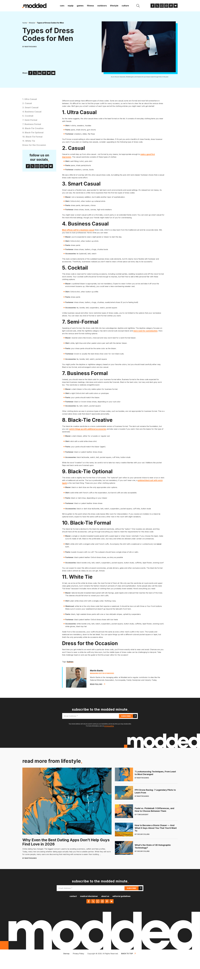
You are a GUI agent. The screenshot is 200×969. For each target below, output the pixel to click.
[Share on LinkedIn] (39, 73)
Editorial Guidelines (121, 896)
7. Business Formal (31, 124)
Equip (70, 5)
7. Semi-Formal (29, 120)
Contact (73, 896)
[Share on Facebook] (30, 73)
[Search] (138, 6)
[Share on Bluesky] (49, 73)
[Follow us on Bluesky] (175, 6)
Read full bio (96, 684)
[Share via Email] (53, 73)
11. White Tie (28, 141)
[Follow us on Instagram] (166, 6)
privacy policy (109, 726)
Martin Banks (31, 46)
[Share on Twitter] (35, 73)
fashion (70, 662)
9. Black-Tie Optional (32, 132)
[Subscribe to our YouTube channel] (162, 6)
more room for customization (145, 331)
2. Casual (27, 103)
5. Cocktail (27, 116)
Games (80, 5)
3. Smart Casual (30, 107)
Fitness (90, 5)
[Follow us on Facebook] (153, 6)
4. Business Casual (31, 111)
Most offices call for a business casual (78, 230)
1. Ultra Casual (29, 99)
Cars (62, 5)
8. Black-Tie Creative (33, 128)
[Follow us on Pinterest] (171, 6)
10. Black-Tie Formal (32, 136)
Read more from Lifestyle (51, 761)
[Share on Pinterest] (44, 73)
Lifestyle (114, 5)
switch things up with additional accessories (87, 429)
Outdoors (102, 5)
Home (24, 23)
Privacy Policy (78, 953)
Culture (125, 5)
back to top (127, 954)
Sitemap (66, 953)
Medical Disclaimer (89, 896)
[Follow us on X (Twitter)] (157, 6)
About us (105, 896)
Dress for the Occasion (34, 145)
